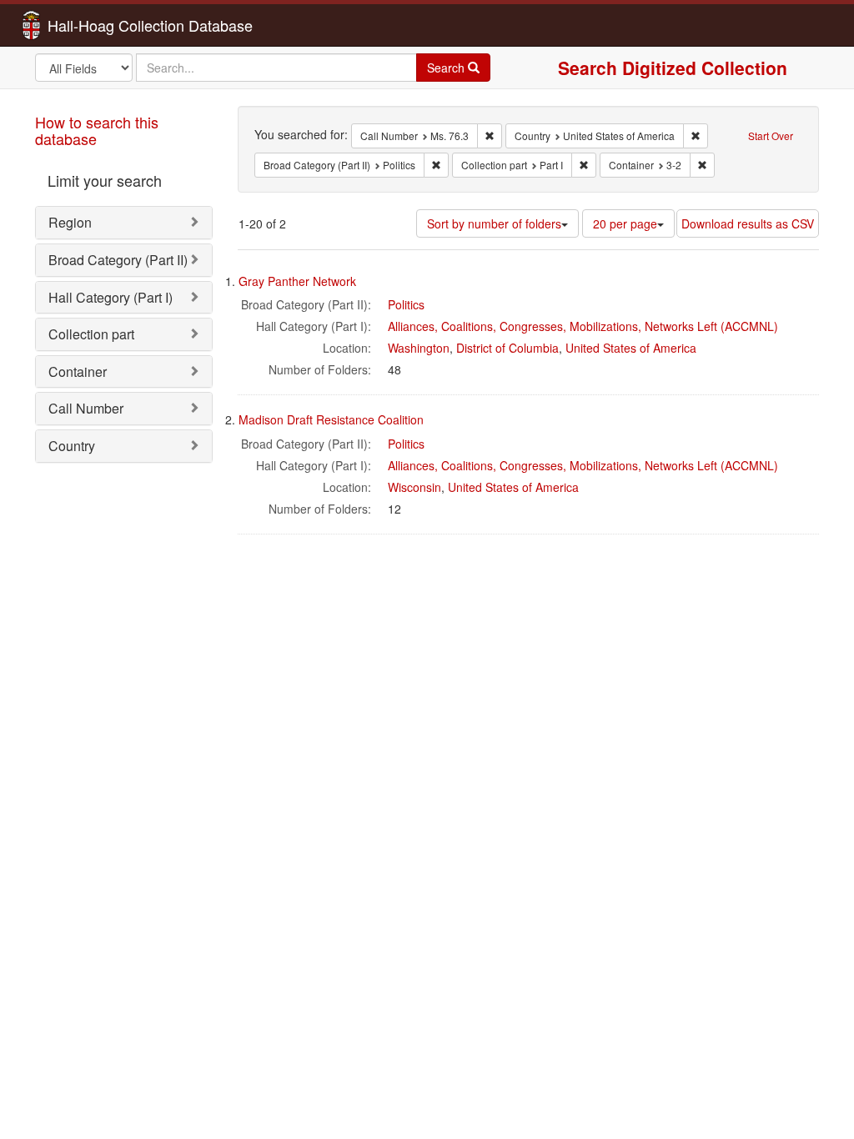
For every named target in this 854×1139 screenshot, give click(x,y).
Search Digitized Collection (672, 67)
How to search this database (96, 130)
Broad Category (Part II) (118, 259)
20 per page (625, 223)
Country (71, 445)
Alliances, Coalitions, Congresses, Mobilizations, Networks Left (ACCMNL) (583, 326)
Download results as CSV (747, 223)
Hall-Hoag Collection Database (98, 25)
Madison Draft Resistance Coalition (331, 419)
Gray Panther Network (297, 281)
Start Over (770, 135)
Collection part (91, 334)
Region (70, 222)
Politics (406, 304)
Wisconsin (414, 487)
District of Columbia (507, 347)
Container (77, 371)
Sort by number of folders (494, 223)
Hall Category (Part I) (110, 297)
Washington (419, 347)
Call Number (85, 408)
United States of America (630, 347)
